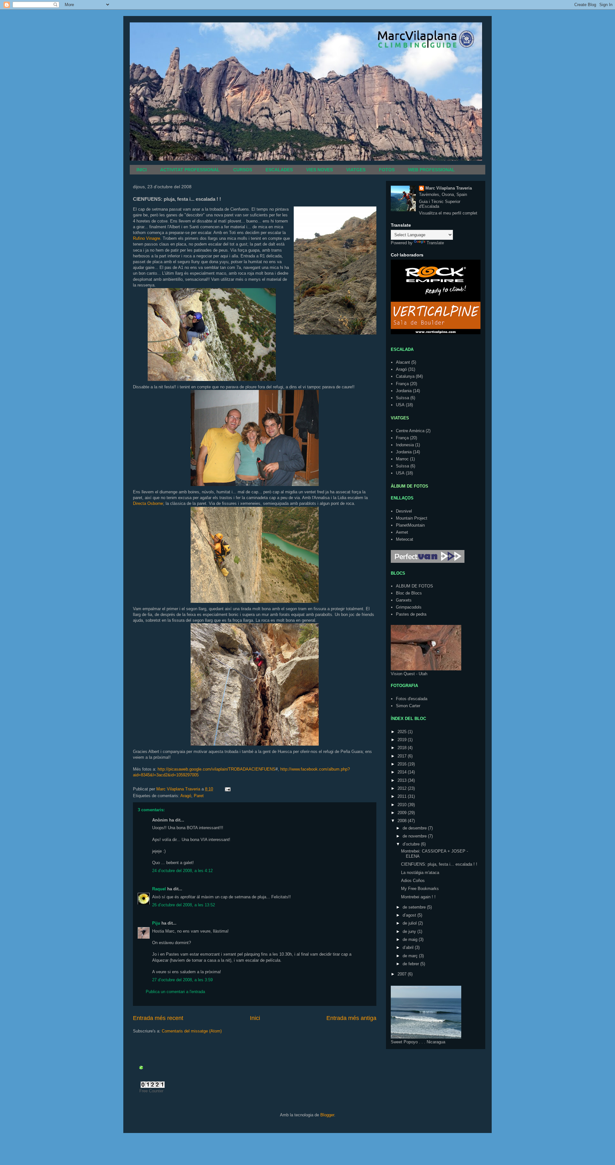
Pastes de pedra (411, 614)
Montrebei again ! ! (418, 896)
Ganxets (404, 600)
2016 (403, 764)
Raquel (159, 888)
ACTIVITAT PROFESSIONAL (190, 169)
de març (411, 955)
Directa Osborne (148, 503)
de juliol (410, 923)
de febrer (411, 963)
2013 (403, 780)
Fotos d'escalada (411, 698)
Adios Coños (413, 880)
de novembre (415, 836)
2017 (403, 756)
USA (400, 404)
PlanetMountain (410, 525)
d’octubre (412, 844)
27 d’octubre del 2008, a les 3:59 (182, 979)
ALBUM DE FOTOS (414, 586)
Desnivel (404, 511)
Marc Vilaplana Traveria (448, 188)
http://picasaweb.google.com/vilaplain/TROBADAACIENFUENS (216, 769)
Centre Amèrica (410, 430)
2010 (403, 804)
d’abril (409, 947)
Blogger (327, 1114)
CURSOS (242, 169)
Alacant (403, 362)
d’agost (410, 915)
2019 (403, 739)
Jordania (404, 390)
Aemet (402, 532)
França (402, 383)
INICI (141, 169)
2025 (403, 731)
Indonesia (405, 444)
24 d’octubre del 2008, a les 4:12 (182, 870)
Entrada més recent (158, 1018)
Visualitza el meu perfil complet (448, 213)
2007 (403, 974)
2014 (403, 772)
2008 (403, 820)
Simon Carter (408, 705)
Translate (435, 242)
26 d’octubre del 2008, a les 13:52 (183, 904)
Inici (255, 1018)
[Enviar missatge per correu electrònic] (227, 789)
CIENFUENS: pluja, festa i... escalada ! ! (439, 864)
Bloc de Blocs (409, 593)
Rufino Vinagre (146, 238)
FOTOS (387, 169)
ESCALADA (402, 349)
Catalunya (405, 376)
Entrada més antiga (351, 1018)
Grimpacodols (409, 607)
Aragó (185, 795)
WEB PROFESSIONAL (431, 169)
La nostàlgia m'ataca (420, 872)
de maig (411, 939)
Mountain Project (411, 518)
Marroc (402, 459)
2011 (403, 796)
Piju (156, 923)
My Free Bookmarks (420, 888)
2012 (403, 788)
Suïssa (402, 397)
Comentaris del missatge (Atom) (192, 1031)
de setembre (415, 907)
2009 (403, 812)
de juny (410, 931)
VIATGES (355, 169)
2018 (403, 747)
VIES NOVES (319, 169)
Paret (199, 795)
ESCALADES (279, 169)
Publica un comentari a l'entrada (175, 991)
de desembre (415, 828)
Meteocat (404, 539)
